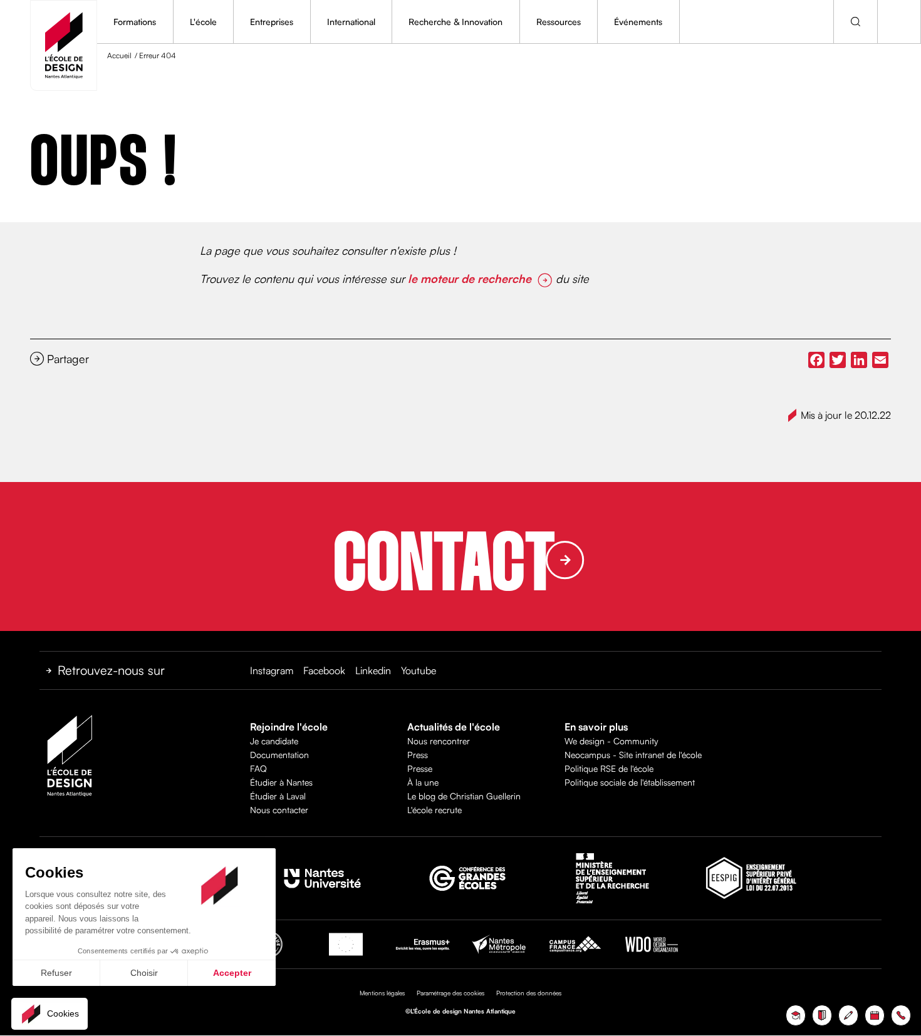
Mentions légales (382, 993)
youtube (418, 670)
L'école (203, 21)
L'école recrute (434, 809)
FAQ (258, 768)
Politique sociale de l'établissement (630, 782)
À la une (423, 782)
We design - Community (611, 741)
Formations (134, 21)
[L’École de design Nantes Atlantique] (63, 45)
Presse (419, 768)
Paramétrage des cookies (450, 993)
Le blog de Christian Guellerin (464, 796)
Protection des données (528, 993)
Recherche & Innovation (455, 21)
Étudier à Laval (278, 796)
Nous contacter (279, 809)
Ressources (558, 21)
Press (417, 754)
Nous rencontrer (438, 741)
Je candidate (274, 741)
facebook (324, 670)
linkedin (373, 670)
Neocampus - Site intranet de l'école (633, 754)
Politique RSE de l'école (609, 768)
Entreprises (271, 21)
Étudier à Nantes (281, 782)
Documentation (279, 754)
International (351, 21)
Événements (638, 21)
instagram (271, 670)
